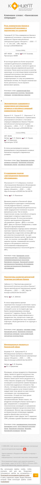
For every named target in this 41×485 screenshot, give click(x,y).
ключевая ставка (29, 329)
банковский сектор (10, 331)
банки (6, 428)
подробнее (5, 481)
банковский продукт (26, 262)
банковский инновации (12, 430)
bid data (23, 430)
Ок (36, 475)
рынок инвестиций (26, 334)
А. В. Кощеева (17, 364)
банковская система (27, 160)
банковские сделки (10, 164)
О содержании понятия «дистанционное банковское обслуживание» (16, 175)
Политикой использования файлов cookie (15, 475)
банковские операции (26, 162)
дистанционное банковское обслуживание (18, 264)
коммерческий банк (23, 90)
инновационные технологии (26, 424)
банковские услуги (23, 255)
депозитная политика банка (13, 336)
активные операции (11, 162)
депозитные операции (12, 334)
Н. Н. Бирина (16, 138)
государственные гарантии (21, 95)
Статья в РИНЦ (20, 50)
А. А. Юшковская (17, 195)
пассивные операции (25, 164)
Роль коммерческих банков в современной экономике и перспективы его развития (16, 28)
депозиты (20, 329)
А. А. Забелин (16, 297)
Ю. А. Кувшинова (12, 366)
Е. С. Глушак (28, 138)
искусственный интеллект (26, 426)
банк (18, 160)
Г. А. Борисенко (11, 140)
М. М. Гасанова (27, 53)
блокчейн (28, 428)
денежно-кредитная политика (14, 93)
